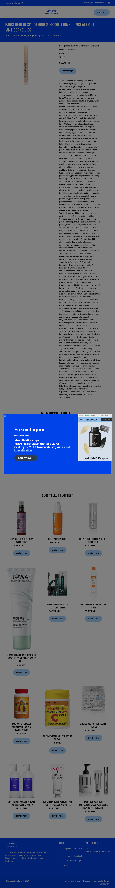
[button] (25, 458)
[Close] (5, 415)
